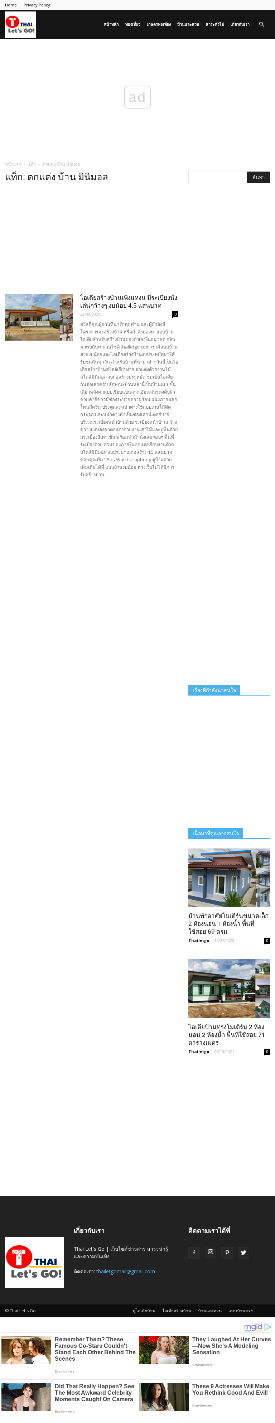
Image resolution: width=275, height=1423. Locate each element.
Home (11, 5)
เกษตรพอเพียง (159, 24)
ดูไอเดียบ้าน (144, 1311)
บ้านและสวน (188, 24)
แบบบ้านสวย (240, 1311)
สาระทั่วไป (215, 24)
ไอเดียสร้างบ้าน (176, 1311)
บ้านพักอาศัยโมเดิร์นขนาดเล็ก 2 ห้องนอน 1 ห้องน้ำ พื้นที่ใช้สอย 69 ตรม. (228, 923)
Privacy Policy (37, 5)
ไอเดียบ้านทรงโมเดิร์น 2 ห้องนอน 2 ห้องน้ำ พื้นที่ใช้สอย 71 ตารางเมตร (226, 1034)
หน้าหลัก (111, 24)
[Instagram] (210, 1252)
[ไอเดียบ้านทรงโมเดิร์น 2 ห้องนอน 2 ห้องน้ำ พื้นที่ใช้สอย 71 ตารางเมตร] (229, 988)
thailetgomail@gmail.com (125, 1271)
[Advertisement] (91, 240)
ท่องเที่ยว (132, 24)
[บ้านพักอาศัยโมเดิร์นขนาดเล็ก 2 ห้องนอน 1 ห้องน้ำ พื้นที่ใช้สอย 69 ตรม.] (229, 877)
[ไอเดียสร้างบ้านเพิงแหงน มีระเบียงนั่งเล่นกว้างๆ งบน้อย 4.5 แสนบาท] (39, 317)
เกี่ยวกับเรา (240, 24)
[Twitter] (243, 1253)
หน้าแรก (13, 164)
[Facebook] (194, 1253)
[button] (261, 24)
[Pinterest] (227, 1253)
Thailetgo (198, 940)
